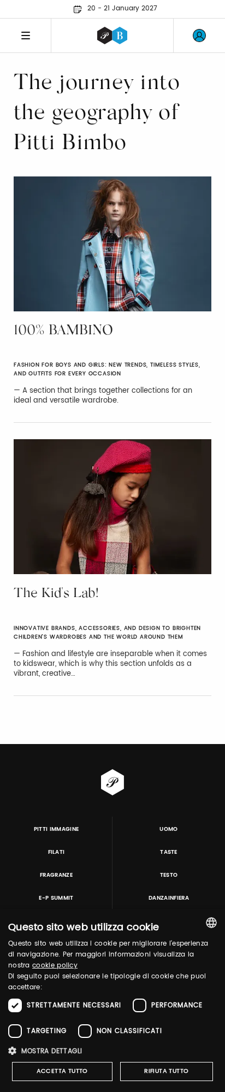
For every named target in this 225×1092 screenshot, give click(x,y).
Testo (169, 875)
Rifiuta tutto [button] (166, 1071)
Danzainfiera (169, 898)
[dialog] (112, 1000)
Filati (56, 852)
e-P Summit (56, 898)
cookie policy (55, 965)
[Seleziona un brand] (112, 35)
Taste (168, 852)
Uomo (168, 829)
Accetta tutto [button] (62, 1071)
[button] (112, 1051)
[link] (199, 35)
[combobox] (211, 922)
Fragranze (56, 875)
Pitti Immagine (56, 829)
